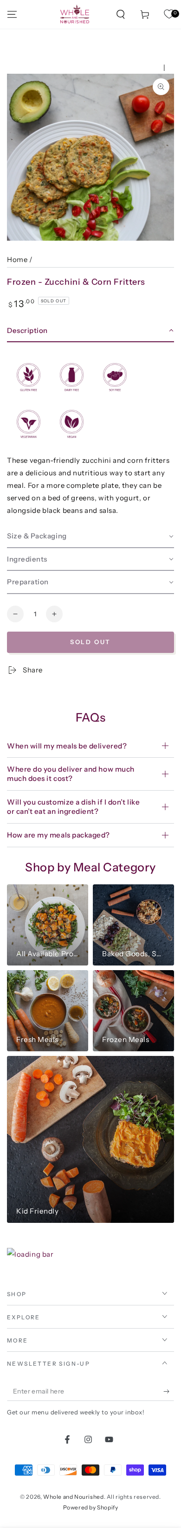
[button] (121, 14)
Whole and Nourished (73, 1496)
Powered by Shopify (90, 1507)
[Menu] (12, 14)
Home (17, 259)
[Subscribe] (168, 1391)
